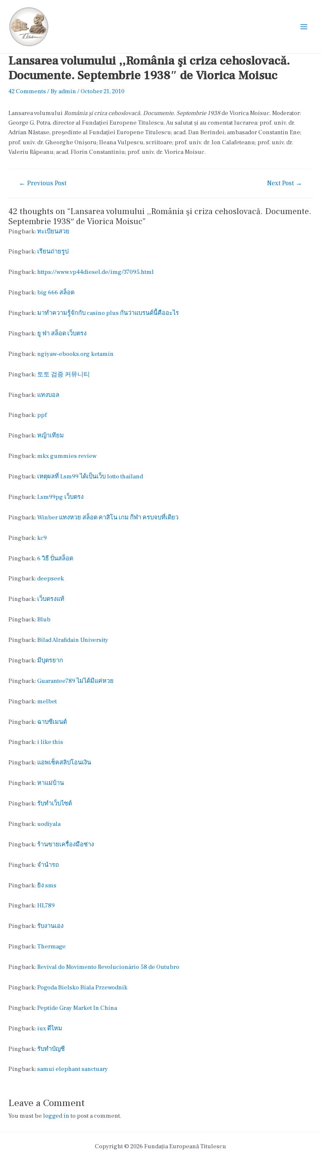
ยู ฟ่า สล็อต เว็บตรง (62, 333)
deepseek (50, 578)
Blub (44, 619)
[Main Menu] (304, 27)
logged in (56, 1116)
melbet (47, 701)
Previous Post (42, 183)
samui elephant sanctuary (72, 1069)
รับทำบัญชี (51, 1049)
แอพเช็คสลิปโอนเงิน (64, 762)
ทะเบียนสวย (53, 231)
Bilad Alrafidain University (72, 640)
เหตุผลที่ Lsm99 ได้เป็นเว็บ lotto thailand (90, 476)
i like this (50, 742)
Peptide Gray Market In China (77, 1008)
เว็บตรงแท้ (50, 599)
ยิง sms (46, 885)
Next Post (284, 183)
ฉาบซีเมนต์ (52, 722)
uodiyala (49, 824)
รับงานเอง (50, 926)
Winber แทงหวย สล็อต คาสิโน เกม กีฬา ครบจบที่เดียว (107, 517)
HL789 (46, 906)
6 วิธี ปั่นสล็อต (55, 558)
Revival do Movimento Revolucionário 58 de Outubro (108, 967)
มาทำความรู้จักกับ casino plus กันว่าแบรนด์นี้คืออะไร (108, 313)
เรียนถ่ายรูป (53, 251)
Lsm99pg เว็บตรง (60, 497)
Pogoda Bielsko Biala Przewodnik (82, 987)
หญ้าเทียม (50, 435)
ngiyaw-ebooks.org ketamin (75, 354)
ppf (42, 415)
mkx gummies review (67, 456)
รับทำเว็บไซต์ (54, 803)
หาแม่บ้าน (50, 783)
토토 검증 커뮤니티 (63, 374)
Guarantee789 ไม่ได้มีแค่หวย (75, 681)
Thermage (51, 946)
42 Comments (27, 91)
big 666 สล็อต (55, 292)
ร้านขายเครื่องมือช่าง (65, 844)
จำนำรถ (48, 865)
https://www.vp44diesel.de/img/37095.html (95, 272)
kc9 (42, 538)
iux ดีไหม (49, 1028)
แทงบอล (48, 395)
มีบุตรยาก (50, 660)
